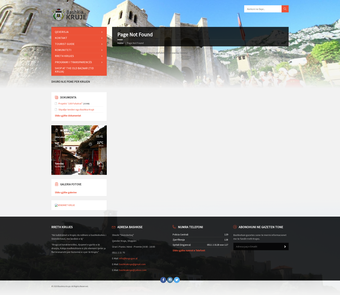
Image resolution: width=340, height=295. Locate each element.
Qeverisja (62, 32)
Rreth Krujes (64, 56)
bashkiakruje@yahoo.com (132, 270)
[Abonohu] (285, 246)
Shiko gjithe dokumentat (68, 115)
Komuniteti (63, 50)
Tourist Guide (65, 44)
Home (120, 43)
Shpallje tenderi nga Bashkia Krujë (76, 109)
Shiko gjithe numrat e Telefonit (189, 250)
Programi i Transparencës (73, 62)
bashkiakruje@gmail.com (132, 264)
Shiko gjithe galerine (66, 192)
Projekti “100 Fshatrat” (70, 103)
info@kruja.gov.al (128, 258)
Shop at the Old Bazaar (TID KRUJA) (74, 69)
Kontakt (61, 38)
